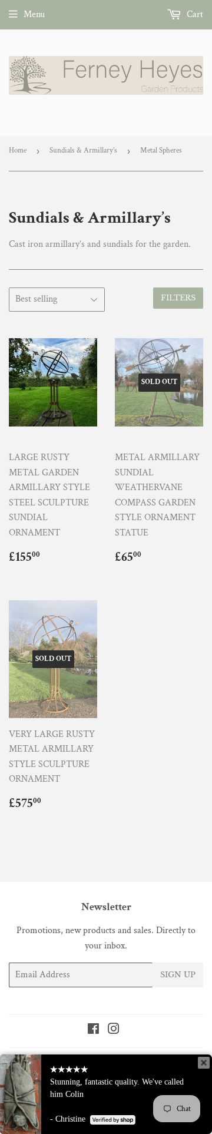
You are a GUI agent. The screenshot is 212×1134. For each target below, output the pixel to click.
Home (17, 151)
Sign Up (178, 975)
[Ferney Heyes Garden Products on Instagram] (114, 1030)
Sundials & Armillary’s (83, 151)
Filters (178, 298)
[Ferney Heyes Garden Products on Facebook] (93, 1030)
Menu (34, 14)
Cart (193, 14)
